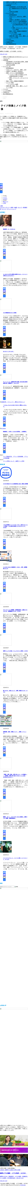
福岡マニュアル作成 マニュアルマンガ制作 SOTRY (15, 651)
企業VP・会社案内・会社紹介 (17, 19)
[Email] (14, 189)
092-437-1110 (3, 54)
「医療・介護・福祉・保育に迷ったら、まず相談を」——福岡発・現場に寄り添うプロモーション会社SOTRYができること (15, 776)
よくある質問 (10, 40)
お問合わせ (9, 42)
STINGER (23, 1185)
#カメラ (20, 207)
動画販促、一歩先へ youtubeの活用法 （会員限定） (15, 431)
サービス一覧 (10, 13)
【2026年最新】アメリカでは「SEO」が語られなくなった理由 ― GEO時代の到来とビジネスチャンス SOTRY (15, 526)
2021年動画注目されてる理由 (9, 312)
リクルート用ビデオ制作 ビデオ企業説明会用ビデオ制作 (20, 24)
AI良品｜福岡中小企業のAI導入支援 (10, 1170)
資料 (1, 206)
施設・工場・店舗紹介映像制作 (18, 31)
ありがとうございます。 (8, 351)
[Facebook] (14, 184)
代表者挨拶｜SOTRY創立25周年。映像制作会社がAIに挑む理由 (18, 8)
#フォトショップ (11, 209)
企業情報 (8, 5)
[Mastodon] (14, 187)
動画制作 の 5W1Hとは (9, 229)
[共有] (14, 192)
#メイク (4, 209)
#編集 (15, 207)
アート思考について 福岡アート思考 (13, 461)
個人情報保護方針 (11, 44)
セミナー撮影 (13, 32)
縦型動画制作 (13, 15)
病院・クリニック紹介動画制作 (18, 21)
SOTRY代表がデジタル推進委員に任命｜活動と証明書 (15, 483)
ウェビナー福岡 (16, 34)
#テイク (7, 207)
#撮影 (11, 207)
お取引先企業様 (13, 11)
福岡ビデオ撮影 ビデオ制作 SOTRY (11, 51)
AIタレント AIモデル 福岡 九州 (16, 69)
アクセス (8, 39)
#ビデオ (2, 207)
